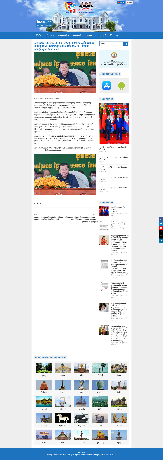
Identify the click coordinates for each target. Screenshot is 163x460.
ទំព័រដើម (38, 35)
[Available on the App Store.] (106, 85)
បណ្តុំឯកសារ (49, 35)
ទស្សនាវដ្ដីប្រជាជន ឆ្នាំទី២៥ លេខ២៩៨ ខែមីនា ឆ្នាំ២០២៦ (113, 189)
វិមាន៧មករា (44, 22)
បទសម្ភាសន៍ (77, 35)
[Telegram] (161, 224)
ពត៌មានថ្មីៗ (39, 203)
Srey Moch (56, 98)
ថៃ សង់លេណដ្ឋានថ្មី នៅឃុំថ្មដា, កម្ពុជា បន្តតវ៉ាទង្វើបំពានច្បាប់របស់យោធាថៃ (120, 224)
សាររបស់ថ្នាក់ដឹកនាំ (63, 35)
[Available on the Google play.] (121, 85)
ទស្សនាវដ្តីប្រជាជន (106, 99)
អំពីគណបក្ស (114, 35)
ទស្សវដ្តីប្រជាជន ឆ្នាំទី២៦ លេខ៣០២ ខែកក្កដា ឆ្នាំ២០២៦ (112, 148)
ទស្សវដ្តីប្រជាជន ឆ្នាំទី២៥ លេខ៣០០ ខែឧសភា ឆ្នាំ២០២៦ (113, 168)
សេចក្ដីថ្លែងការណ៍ (100, 35)
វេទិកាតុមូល (88, 35)
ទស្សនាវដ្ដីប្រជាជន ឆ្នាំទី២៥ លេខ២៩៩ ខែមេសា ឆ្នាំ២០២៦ (113, 179)
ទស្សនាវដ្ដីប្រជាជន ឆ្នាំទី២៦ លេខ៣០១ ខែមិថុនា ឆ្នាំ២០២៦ (113, 158)
